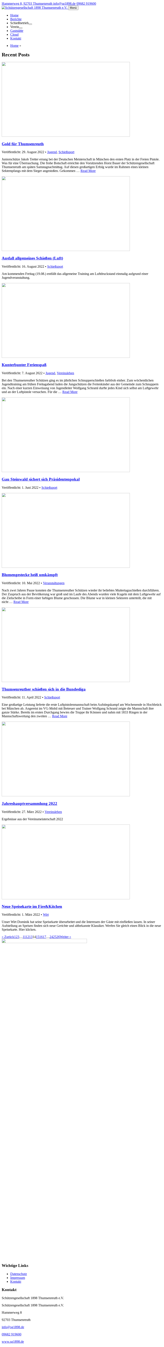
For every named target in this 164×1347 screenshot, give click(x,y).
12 (27, 937)
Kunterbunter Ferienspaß (24, 364)
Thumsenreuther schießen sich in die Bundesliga (44, 689)
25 (54, 937)
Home (14, 15)
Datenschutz (18, 1274)
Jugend (52, 152)
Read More (88, 171)
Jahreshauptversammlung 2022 (29, 803)
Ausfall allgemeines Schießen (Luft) (32, 258)
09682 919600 (86, 3)
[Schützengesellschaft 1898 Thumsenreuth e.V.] (35, 7)
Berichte (16, 19)
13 (30, 937)
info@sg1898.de (64, 3)
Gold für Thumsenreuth (23, 144)
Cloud (14, 34)
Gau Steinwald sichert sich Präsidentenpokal (41, 479)
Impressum (17, 1278)
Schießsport (66, 152)
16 (41, 937)
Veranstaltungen (53, 583)
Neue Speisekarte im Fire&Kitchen (32, 906)
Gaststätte (16, 30)
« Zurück (8, 937)
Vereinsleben (65, 373)
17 (44, 937)
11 (24, 937)
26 (58, 937)
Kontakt (15, 38)
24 (51, 937)
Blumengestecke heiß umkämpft (30, 574)
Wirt (46, 914)
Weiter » (65, 937)
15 (37, 937)
